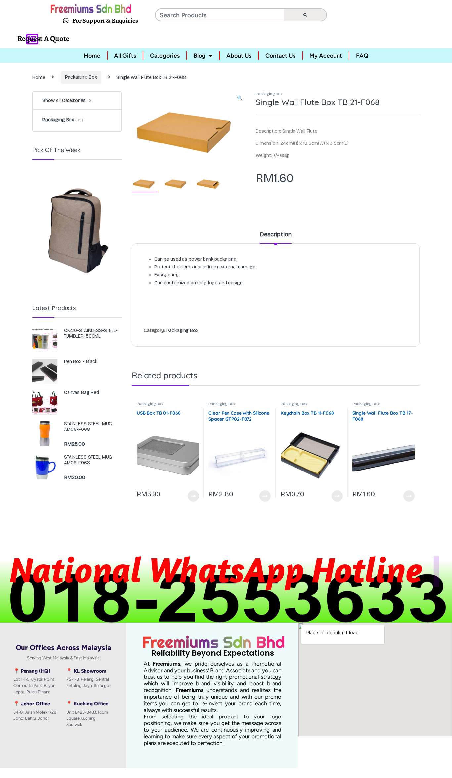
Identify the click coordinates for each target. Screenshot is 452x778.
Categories (165, 55)
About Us (238, 55)
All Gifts (125, 55)
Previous (151, 128)
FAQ (362, 55)
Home (92, 55)
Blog (199, 55)
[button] (240, 98)
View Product (190, 496)
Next (231, 128)
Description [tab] (275, 234)
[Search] (305, 15)
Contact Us (280, 55)
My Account (325, 55)
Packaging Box (81, 77)
